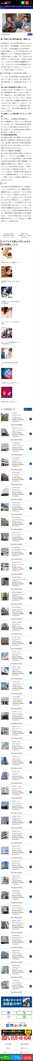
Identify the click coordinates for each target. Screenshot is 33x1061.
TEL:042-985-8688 (16, 424)
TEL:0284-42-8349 (16, 783)
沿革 (8, 1048)
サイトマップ (25, 1052)
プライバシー (8, 1052)
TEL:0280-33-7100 (16, 768)
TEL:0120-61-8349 (16, 693)
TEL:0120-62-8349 (16, 977)
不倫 (16, 46)
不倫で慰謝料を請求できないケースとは (9, 235)
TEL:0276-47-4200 (16, 663)
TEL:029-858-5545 (16, 723)
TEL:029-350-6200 (16, 738)
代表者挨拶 (25, 1044)
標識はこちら (28, 409)
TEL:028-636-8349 (16, 798)
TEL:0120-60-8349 (16, 559)
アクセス (25, 1048)
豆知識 (13, 6)
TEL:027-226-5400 (16, 678)
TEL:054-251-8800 (16, 827)
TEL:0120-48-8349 (16, 439)
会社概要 (8, 1044)
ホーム (2, 6)
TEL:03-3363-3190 (16, 484)
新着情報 (7, 6)
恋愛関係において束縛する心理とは (24, 235)
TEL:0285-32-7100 (16, 813)
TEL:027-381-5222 (16, 648)
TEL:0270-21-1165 (16, 633)
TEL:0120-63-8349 (16, 499)
